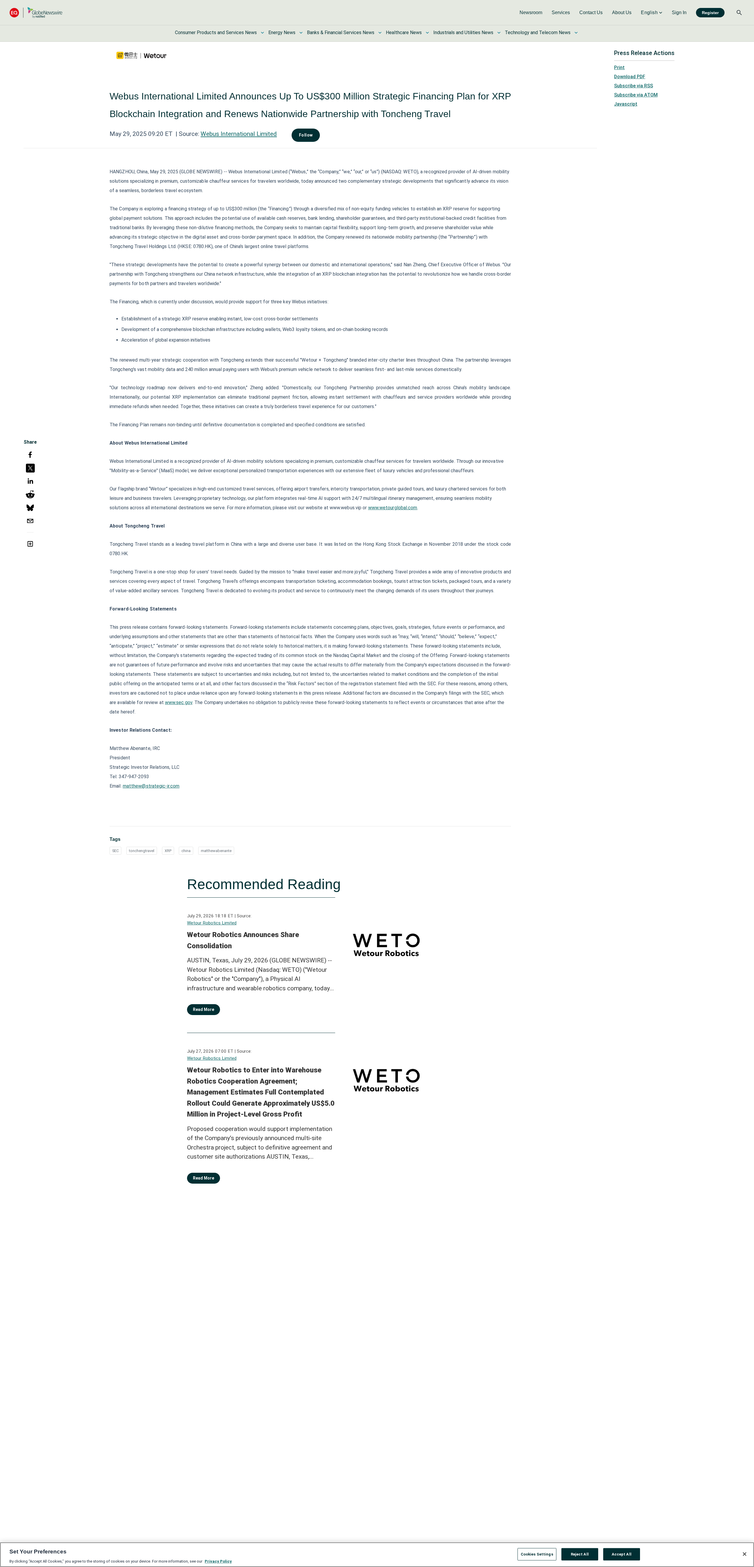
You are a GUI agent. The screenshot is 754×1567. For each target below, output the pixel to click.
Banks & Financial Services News (340, 32)
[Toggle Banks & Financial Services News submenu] (380, 33)
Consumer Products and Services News (216, 32)
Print (619, 67)
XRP (168, 851)
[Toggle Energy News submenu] (301, 33)
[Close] (744, 1554)
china (186, 851)
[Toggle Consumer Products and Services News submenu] (262, 33)
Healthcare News (404, 32)
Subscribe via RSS (633, 86)
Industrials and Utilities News (463, 32)
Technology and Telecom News (538, 32)
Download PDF (629, 76)
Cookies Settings (537, 1554)
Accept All (621, 1554)
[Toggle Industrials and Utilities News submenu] (499, 33)
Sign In (679, 12)
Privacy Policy (218, 1561)
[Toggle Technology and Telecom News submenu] (576, 33)
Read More (203, 1009)
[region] (377, 1554)
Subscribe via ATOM (636, 95)
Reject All (580, 1554)
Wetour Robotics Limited (212, 923)
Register (710, 12)
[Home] (35, 12)
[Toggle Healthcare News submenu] (427, 33)
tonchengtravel (141, 851)
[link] (531, 13)
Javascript (625, 104)
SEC (115, 851)
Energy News (281, 32)
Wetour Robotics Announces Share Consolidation (243, 940)
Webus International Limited (239, 133)
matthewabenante (216, 851)
